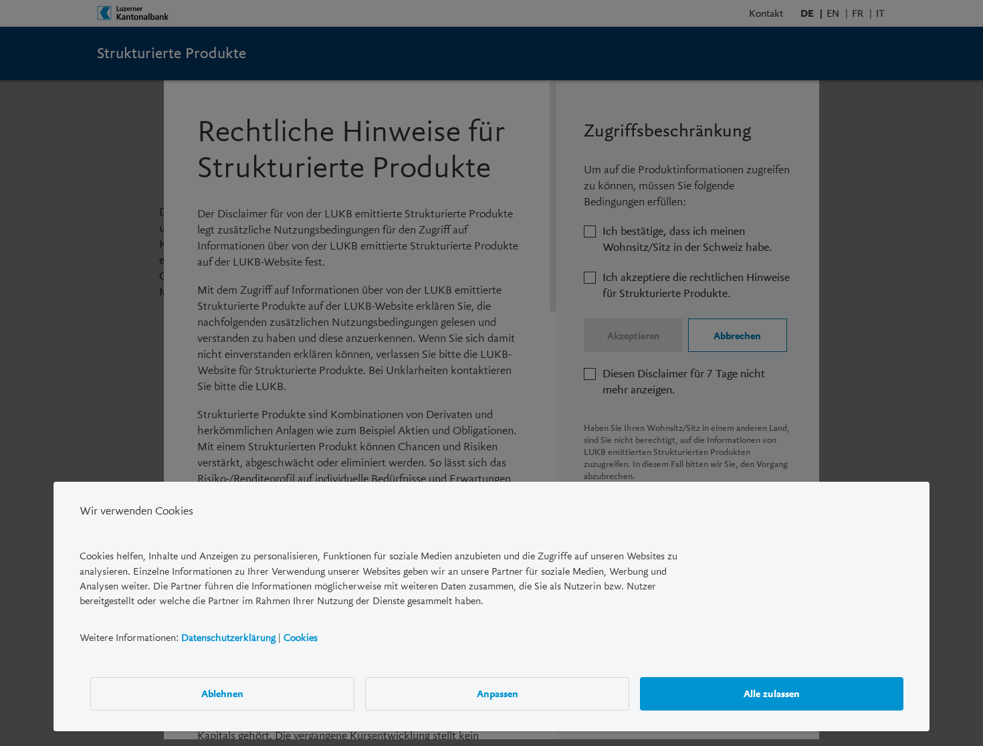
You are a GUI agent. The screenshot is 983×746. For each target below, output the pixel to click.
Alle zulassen (772, 693)
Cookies (301, 637)
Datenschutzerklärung (228, 637)
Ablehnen (222, 693)
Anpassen (497, 693)
